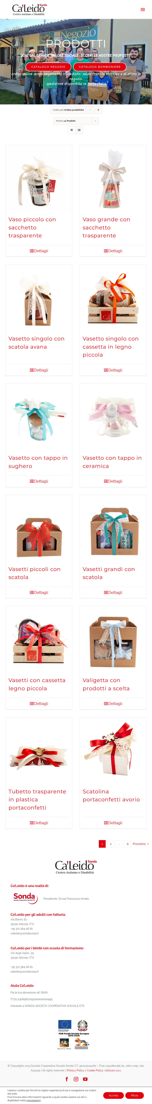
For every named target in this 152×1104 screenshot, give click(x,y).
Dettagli (41, 251)
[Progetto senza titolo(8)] (74, 1020)
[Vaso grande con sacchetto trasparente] (113, 178)
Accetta (113, 1095)
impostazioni (34, 1100)
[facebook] (66, 1079)
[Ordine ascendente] (98, 110)
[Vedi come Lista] (79, 130)
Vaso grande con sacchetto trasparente (106, 227)
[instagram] (76, 1079)
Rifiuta (134, 1095)
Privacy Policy (75, 1070)
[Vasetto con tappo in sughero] (39, 417)
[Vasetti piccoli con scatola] (39, 528)
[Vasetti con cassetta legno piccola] (39, 639)
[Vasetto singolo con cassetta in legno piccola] (113, 297)
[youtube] (85, 1079)
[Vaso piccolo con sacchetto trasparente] (39, 178)
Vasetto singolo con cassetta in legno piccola (111, 346)
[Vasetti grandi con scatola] (113, 528)
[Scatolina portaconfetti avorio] (113, 750)
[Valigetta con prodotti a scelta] (113, 639)
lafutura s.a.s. (113, 1070)
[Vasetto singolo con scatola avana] (39, 297)
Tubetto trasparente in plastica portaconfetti (37, 799)
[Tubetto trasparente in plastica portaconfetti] (39, 750)
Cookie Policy (95, 1070)
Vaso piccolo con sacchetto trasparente (32, 227)
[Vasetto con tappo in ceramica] (113, 417)
